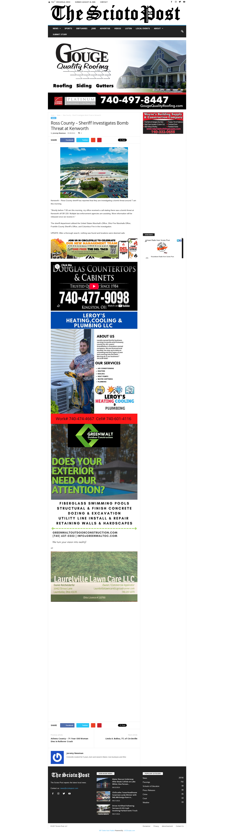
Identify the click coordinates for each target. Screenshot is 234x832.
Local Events (143, 28)
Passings (146, 782)
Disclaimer (146, 826)
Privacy (156, 826)
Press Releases (149, 790)
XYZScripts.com (129, 830)
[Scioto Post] (117, 14)
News (55, 28)
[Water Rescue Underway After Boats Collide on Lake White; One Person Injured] (103, 783)
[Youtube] (184, 2)
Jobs (93, 28)
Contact (104, 2)
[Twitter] (180, 2)
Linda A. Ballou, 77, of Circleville (121, 738)
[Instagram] (175, 2)
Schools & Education (151, 786)
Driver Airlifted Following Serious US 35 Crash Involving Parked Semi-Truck (124, 808)
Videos (117, 28)
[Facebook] (171, 2)
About (157, 28)
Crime (145, 794)
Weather (146, 803)
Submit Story (60, 34)
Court (145, 798)
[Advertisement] (94, 621)
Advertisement (167, 826)
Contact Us (180, 826)
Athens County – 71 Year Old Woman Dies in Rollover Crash (69, 740)
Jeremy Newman (59, 133)
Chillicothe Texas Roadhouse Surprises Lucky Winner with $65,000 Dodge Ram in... (124, 795)
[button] (182, 31)
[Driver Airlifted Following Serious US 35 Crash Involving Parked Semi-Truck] (103, 809)
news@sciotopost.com (69, 788)
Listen (128, 28)
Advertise (105, 28)
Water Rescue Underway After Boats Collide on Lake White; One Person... (123, 781)
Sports (68, 28)
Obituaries (81, 28)
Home (52, 115)
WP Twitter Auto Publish (107, 830)
